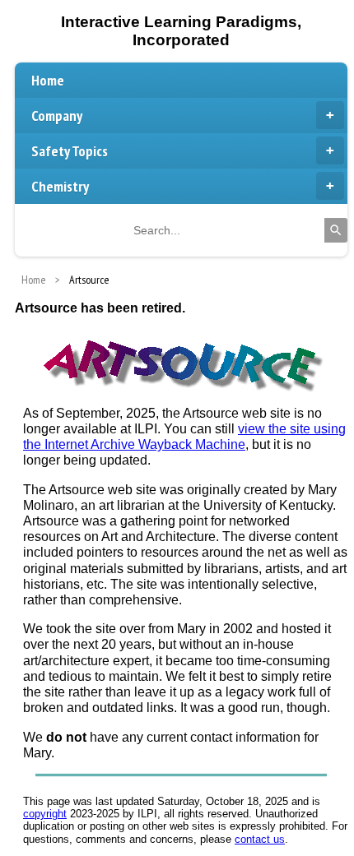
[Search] (335, 230)
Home (47, 80)
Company (56, 115)
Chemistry (60, 186)
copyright (45, 813)
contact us (260, 839)
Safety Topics (69, 150)
